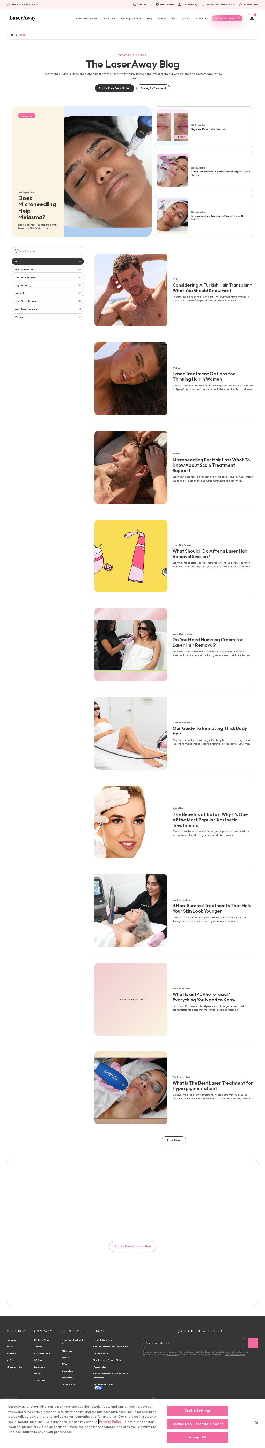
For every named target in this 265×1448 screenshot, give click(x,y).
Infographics (67, 1370)
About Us (201, 18)
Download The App (43, 1353)
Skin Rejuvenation (131, 18)
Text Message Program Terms (108, 1360)
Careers (38, 1346)
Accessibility (67, 1377)
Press (37, 1373)
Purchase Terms (101, 1353)
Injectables (108, 18)
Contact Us (39, 1380)
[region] (132, 1423)
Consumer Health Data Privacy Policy (111, 1346)
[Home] (22, 18)
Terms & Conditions (102, 1339)
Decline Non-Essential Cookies (197, 1424)
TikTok (10, 1346)
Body (149, 18)
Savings (186, 18)
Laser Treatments (86, 18)
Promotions (39, 1366)
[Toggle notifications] (252, 18)
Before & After (69, 1384)
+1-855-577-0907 (15, 1366)
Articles (65, 1357)
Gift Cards (39, 1360)
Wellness (166, 18)
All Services (67, 1350)
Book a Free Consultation (114, 88)
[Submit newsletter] (253, 1343)
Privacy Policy (99, 1366)
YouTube (10, 1360)
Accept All (197, 1437)
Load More (174, 1140)
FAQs (64, 1364)
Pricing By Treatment (153, 88)
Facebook (11, 1353)
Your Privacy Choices (103, 1384)
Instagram (11, 1339)
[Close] (256, 1423)
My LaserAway (41, 1339)
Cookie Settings (197, 1410)
